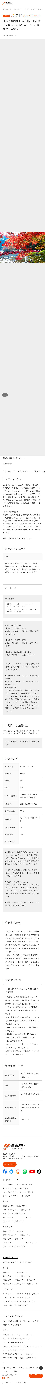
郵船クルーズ (31, 1358)
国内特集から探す (9, 1192)
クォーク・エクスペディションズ (15, 1339)
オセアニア (17, 1298)
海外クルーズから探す (31, 1321)
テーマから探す (26, 1192)
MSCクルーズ (8, 1335)
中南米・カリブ (8, 1305)
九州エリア (7, 1221)
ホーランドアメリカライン (13, 1350)
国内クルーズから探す (11, 1325)
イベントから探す (9, 1196)
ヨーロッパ (7, 1294)
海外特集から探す (9, 1262)
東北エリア (20, 1206)
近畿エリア (19, 1213)
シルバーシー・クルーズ (12, 1342)
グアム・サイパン (9, 1301)
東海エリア (7, 1213)
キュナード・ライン (24, 1335)
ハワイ (27, 1298)
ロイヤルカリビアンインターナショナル (18, 1354)
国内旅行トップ (10, 1180)
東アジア (6, 1298)
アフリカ (18, 1294)
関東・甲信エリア (9, 1210)
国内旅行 (17, 9)
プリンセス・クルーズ (31, 1346)
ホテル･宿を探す (26, 1184)
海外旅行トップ (10, 1257)
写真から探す (25, 1196)
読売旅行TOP (7, 9)
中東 (26, 1294)
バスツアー (26, 9)
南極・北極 (22, 1305)
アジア (34, 1294)
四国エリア (30, 1217)
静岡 (34, 9)
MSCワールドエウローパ (28, 1368)
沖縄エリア (19, 1221)
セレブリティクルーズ (11, 1346)
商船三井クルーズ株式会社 (13, 1358)
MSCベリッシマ (9, 1368)
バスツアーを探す (9, 1184)
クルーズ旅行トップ (12, 1316)
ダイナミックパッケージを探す (14, 1188)
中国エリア (7, 1217)
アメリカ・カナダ (26, 1301)
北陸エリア (24, 1210)
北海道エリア (8, 1206)
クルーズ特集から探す (11, 1321)
